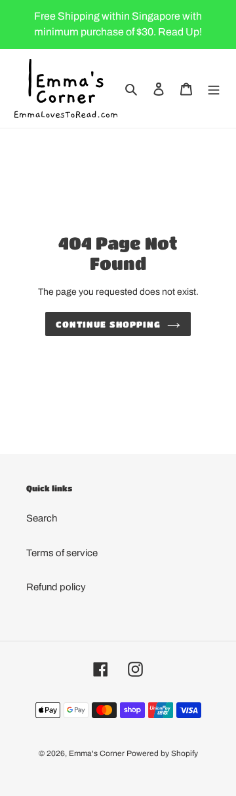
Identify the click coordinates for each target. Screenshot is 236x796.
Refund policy (56, 587)
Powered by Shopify (162, 753)
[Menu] (213, 89)
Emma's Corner (97, 753)
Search (41, 518)
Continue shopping (108, 324)
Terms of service (62, 553)
